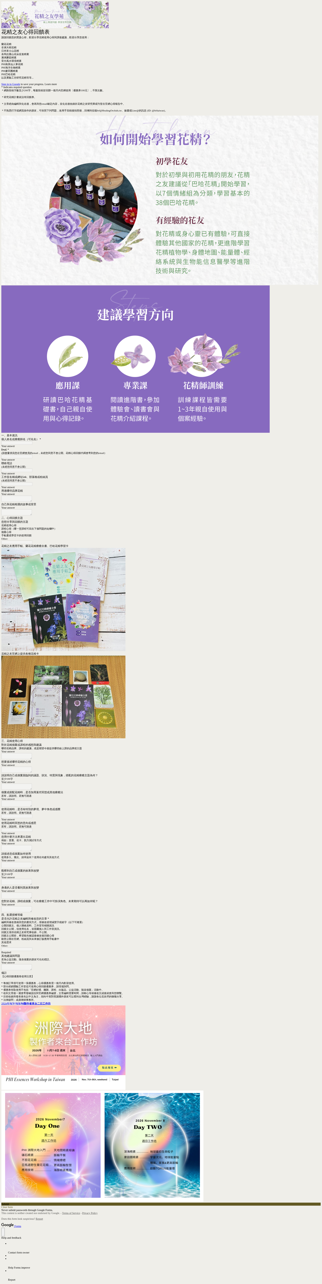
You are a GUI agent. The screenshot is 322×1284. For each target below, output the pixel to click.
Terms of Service (71, 1213)
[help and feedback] (3, 1232)
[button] (161, 1204)
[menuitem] (164, 1248)
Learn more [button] (51, 84)
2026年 (26, 1003)
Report (39, 1218)
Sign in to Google (10, 84)
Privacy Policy (90, 1213)
